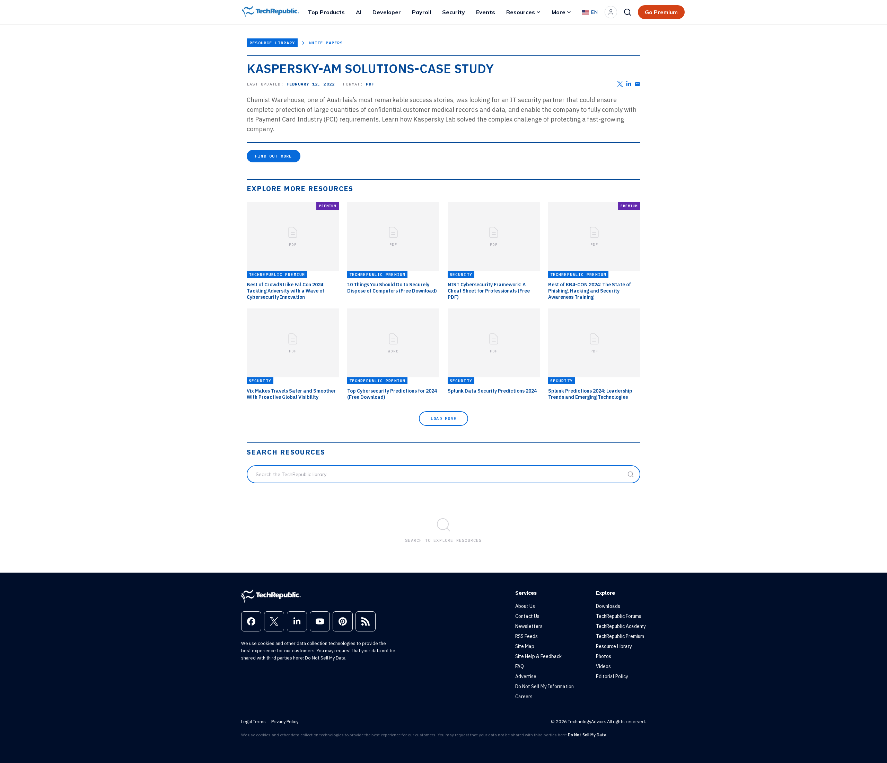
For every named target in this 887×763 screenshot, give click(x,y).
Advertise (525, 676)
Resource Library (272, 42)
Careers (524, 696)
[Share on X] (620, 84)
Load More (443, 418)
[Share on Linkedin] (629, 84)
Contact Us (527, 616)
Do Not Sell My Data (325, 658)
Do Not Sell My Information (544, 686)
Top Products (326, 12)
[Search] (627, 12)
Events (485, 12)
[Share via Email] (637, 84)
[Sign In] (611, 12)
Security (453, 12)
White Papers (326, 42)
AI (358, 12)
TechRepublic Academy (621, 626)
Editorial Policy (612, 676)
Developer (386, 12)
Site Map (524, 646)
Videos (603, 666)
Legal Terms (253, 722)
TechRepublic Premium (620, 636)
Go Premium (661, 12)
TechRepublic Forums (618, 616)
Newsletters (529, 626)
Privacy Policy (284, 722)
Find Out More (273, 156)
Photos (603, 656)
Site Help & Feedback (538, 656)
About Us (525, 606)
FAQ (519, 666)
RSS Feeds (526, 636)
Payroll (421, 12)
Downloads (608, 606)
